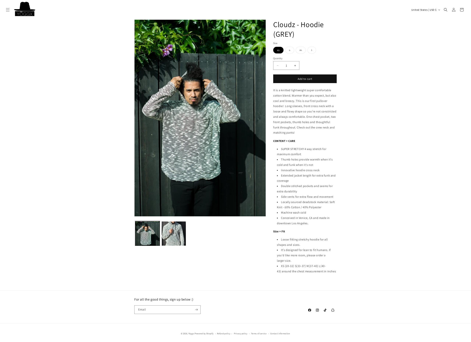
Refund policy (223, 333)
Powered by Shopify (204, 333)
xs (278, 50)
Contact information (280, 333)
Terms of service (259, 333)
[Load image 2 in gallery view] (174, 233)
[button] (8, 10)
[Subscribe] (196, 309)
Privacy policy (240, 333)
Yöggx (191, 333)
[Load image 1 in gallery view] (147, 233)
